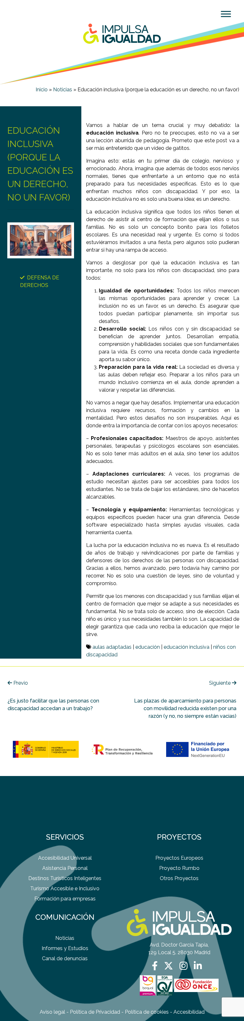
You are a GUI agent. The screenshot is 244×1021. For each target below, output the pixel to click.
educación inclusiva (186, 647)
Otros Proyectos (179, 878)
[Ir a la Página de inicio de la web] (122, 33)
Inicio (42, 90)
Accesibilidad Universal (65, 858)
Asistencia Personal (65, 868)
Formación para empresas (65, 899)
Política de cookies (147, 1012)
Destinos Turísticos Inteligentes (64, 878)
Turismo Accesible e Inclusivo (64, 888)
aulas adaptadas (112, 647)
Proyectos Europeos (179, 858)
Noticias (62, 90)
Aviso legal (52, 1012)
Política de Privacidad (95, 1012)
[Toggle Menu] (226, 14)
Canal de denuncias (65, 958)
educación (147, 647)
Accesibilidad (189, 1012)
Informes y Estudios (65, 948)
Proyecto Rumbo (179, 868)
